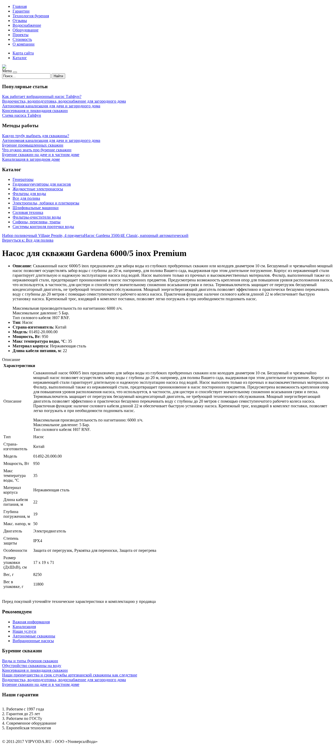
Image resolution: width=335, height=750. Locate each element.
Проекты (21, 34)
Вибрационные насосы (33, 640)
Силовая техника (28, 212)
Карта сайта (23, 53)
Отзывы (20, 20)
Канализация (24, 626)
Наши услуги (24, 631)
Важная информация (31, 622)
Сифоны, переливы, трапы (36, 222)
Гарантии (21, 11)
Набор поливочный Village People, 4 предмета (43, 235)
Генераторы (23, 179)
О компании (24, 44)
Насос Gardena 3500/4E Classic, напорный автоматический (136, 235)
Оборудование (25, 30)
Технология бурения (31, 16)
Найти (58, 76)
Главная (20, 6)
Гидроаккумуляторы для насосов (42, 184)
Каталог (20, 57)
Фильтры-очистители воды (37, 217)
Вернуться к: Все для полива (27, 240)
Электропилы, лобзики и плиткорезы (46, 203)
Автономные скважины (34, 636)
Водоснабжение (27, 25)
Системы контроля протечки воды (43, 226)
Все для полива (26, 198)
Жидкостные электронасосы (38, 189)
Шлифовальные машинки (36, 207)
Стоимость (22, 39)
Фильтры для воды (29, 193)
